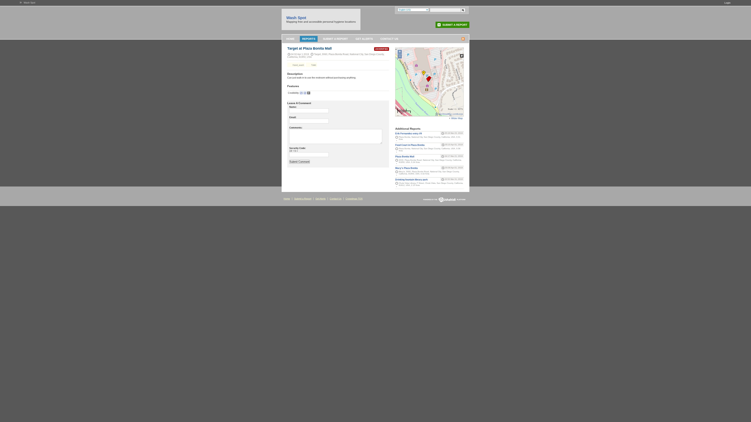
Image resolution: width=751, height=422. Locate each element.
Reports (308, 38)
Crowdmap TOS (354, 198)
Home (290, 38)
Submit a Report (454, 24)
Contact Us (389, 38)
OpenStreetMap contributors (450, 114)
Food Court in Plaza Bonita (410, 145)
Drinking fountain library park (411, 179)
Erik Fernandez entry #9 (408, 133)
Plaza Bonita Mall (404, 156)
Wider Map (457, 118)
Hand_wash (298, 65)
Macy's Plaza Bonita (406, 168)
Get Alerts (364, 38)
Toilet (313, 65)
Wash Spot (29, 2)
